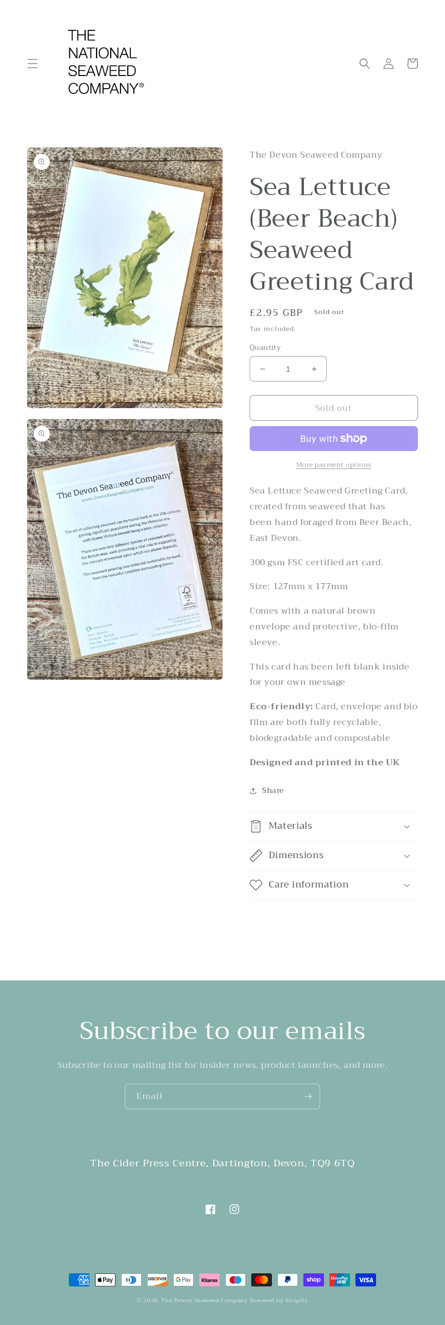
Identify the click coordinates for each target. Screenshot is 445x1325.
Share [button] (273, 790)
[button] (32, 64)
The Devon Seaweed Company (204, 1300)
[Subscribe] (308, 1096)
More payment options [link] (334, 465)
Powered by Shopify (279, 1300)
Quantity (265, 347)
